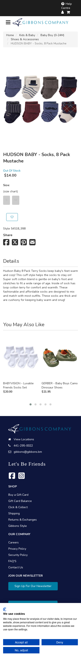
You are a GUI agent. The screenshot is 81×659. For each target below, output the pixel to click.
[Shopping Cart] (68, 12)
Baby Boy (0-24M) (52, 35)
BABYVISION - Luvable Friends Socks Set (18, 385)
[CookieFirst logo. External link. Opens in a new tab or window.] (4, 609)
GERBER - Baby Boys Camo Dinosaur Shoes (60, 385)
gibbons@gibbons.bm (28, 452)
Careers (13, 542)
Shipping (14, 513)
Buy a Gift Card (18, 495)
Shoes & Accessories (25, 39)
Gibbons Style (17, 526)
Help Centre (66, 6)
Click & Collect (18, 507)
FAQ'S (12, 561)
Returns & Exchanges (22, 520)
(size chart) (10, 191)
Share (7, 235)
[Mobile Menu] (8, 23)
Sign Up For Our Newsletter (33, 586)
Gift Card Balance (20, 501)
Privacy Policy (17, 549)
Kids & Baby (27, 35)
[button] (30, 404)
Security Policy (18, 555)
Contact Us (15, 567)
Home (10, 35)
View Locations (24, 439)
